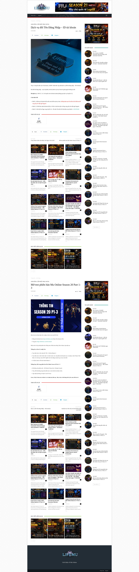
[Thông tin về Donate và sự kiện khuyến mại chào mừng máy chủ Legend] (88, 159)
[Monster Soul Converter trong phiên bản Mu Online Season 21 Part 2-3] (88, 185)
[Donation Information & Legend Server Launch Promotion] (73, 174)
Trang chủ (33, 20)
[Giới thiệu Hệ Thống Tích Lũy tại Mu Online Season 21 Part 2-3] (88, 203)
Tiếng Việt (102, 570)
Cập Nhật (39, 24)
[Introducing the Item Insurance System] (56, 224)
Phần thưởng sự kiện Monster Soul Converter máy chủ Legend (73, 154)
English (39, 262)
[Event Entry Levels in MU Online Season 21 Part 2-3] (39, 224)
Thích (39, 117)
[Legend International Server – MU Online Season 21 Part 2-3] (73, 223)
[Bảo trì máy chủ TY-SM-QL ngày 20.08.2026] (56, 173)
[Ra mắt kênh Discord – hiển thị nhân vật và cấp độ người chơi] (39, 174)
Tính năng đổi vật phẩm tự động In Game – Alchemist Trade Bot (55, 158)
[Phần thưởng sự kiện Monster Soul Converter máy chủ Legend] (73, 147)
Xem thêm (96, 227)
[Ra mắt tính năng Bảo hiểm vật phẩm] (88, 168)
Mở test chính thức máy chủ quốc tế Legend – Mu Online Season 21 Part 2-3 (55, 207)
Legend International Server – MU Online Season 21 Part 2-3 (73, 231)
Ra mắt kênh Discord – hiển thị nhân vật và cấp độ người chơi (38, 183)
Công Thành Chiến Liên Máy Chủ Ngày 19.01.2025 (43, 140)
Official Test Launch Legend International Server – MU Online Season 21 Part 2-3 (38, 207)
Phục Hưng (46, 24)
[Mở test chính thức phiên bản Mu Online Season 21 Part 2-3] (88, 220)
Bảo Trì (94, 87)
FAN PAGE (76, 109)
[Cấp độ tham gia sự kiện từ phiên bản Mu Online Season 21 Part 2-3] (88, 194)
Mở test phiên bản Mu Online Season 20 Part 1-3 (70, 140)
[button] (106, 15)
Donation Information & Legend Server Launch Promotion (71, 183)
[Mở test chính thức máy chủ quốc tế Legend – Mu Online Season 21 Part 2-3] (56, 199)
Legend (94, 69)
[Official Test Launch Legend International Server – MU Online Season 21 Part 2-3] (39, 199)
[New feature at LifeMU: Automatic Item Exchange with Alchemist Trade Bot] (39, 148)
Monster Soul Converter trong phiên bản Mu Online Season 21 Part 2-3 (100, 186)
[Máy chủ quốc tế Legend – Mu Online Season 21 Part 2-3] (88, 176)
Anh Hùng (38, 20)
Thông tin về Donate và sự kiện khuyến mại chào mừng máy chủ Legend (100, 160)
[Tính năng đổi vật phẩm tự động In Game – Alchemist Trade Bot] (56, 149)
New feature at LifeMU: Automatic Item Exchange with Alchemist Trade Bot (38, 156)
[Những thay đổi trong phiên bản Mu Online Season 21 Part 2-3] (88, 212)
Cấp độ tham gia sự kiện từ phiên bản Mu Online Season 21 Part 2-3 (100, 195)
